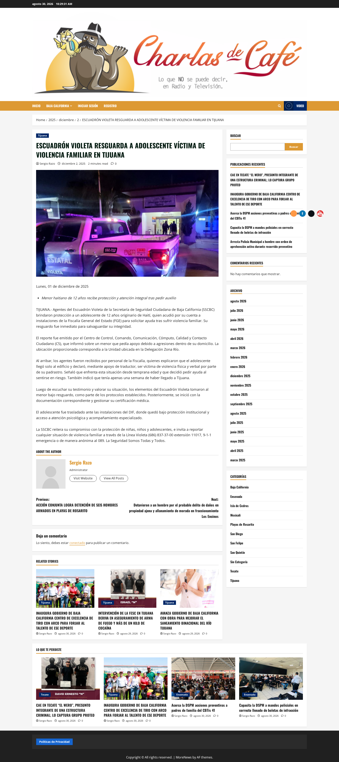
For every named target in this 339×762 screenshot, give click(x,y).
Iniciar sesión (88, 105)
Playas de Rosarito (242, 524)
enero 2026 (237, 366)
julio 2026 (236, 310)
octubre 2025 (239, 394)
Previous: (77, 505)
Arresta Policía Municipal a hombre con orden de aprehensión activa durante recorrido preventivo (261, 244)
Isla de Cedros (239, 505)
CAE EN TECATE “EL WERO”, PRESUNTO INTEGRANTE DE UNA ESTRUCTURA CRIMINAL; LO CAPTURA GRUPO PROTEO (264, 179)
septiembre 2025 (241, 404)
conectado (77, 543)
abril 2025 (236, 450)
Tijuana (42, 135)
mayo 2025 (237, 441)
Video (300, 105)
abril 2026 (236, 338)
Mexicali (235, 515)
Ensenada (236, 496)
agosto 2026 (238, 301)
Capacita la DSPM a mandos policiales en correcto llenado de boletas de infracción (261, 230)
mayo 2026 (237, 329)
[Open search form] (279, 106)
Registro (110, 105)
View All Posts (114, 478)
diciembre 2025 (240, 375)
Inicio (36, 105)
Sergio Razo (47, 163)
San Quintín (237, 552)
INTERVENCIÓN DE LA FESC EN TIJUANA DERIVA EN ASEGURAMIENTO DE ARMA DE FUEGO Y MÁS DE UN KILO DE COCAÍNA (125, 621)
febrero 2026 (238, 357)
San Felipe (236, 543)
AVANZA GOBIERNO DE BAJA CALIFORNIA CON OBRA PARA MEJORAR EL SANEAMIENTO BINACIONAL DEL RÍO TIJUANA (189, 621)
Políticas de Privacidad (54, 742)
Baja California (57, 105)
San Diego (236, 533)
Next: (174, 508)
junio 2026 (237, 319)
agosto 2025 (238, 413)
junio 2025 (237, 432)
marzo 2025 (237, 459)
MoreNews (184, 757)
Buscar (235, 135)
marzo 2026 (237, 347)
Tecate (234, 571)
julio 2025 (236, 422)
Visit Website (83, 478)
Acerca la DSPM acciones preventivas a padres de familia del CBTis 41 (199, 708)
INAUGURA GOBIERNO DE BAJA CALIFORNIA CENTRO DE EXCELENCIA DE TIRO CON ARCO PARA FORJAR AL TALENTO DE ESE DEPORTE (64, 621)
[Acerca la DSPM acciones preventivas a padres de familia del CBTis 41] (203, 678)
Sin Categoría (238, 561)
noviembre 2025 (240, 385)
